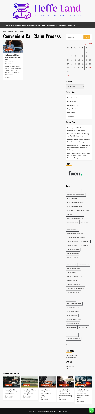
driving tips (84, 245)
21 (82, 64)
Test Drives (41, 25)
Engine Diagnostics (73, 253)
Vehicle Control (72, 335)
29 (86, 68)
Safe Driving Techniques (74, 311)
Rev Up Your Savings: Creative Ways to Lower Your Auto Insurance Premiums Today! (78, 156)
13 (79, 60)
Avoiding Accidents (83, 210)
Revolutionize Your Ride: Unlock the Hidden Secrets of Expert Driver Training (78, 148)
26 (75, 68)
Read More (7, 77)
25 (71, 68)
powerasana (70, 366)
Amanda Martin (9, 62)
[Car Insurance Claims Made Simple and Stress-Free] (13, 46)
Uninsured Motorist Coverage (76, 331)
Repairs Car (63, 25)
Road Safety (71, 300)
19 (75, 64)
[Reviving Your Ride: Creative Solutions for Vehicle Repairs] (11, 381)
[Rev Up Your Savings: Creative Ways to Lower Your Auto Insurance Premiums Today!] (83, 381)
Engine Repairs (32, 25)
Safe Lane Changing (73, 323)
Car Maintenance (72, 222)
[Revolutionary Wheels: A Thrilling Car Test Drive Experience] (29, 381)
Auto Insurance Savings (74, 206)
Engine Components (73, 249)
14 (82, 60)
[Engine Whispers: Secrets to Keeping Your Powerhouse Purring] (47, 381)
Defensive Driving (20, 25)
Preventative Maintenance (75, 288)
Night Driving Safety (73, 284)
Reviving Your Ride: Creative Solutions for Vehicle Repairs (76, 129)
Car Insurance (9, 25)
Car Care (70, 214)
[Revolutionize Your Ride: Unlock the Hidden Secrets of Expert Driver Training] (65, 381)
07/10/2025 (9, 63)
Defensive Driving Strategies (76, 237)
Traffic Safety (83, 327)
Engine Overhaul (84, 265)
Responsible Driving (73, 292)
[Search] (91, 25)
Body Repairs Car (52, 25)
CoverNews (53, 411)
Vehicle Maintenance (73, 339)
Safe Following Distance (74, 319)
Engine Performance (73, 268)
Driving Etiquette (72, 245)
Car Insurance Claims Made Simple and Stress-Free (13, 57)
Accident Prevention (73, 191)
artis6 (68, 369)
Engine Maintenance (73, 261)
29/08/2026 (9, 398)
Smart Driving (71, 327)
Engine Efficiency (72, 257)
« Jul (67, 76)
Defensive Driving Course (75, 233)
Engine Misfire (71, 265)
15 (86, 60)
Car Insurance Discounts (75, 218)
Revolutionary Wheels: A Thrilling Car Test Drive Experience (78, 135)
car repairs (84, 222)
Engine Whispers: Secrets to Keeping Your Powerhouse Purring (78, 141)
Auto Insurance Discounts (75, 202)
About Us (71, 25)
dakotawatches (71, 357)
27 (79, 68)
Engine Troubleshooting (75, 276)
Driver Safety (85, 241)
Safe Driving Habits (73, 307)
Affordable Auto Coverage (75, 195)
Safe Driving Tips (72, 315)
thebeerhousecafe (71, 355)
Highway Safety (72, 280)
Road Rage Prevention (74, 296)
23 (90, 64)
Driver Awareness (72, 241)
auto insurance (72, 198)
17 (68, 64)
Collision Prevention (73, 226)
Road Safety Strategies (74, 303)
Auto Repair (71, 210)
